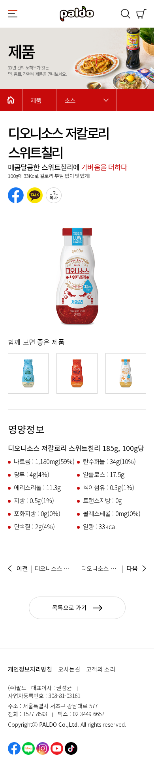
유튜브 (57, 748)
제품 (35, 100)
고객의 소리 (100, 669)
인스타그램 (42, 748)
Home (11, 100)
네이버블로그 (28, 748)
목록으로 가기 (69, 607)
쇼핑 (141, 14)
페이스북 (14, 748)
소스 (69, 100)
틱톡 (71, 748)
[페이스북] (16, 195)
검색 (125, 14)
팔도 (77, 14)
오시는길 (69, 669)
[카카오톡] (35, 195)
